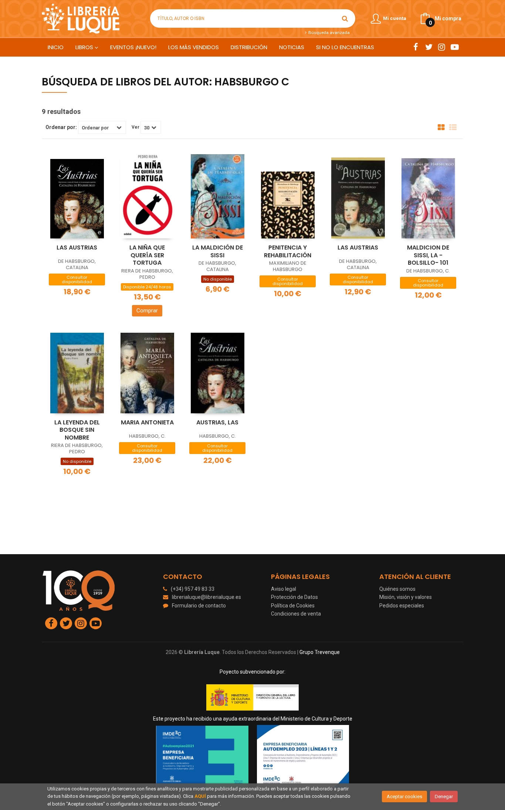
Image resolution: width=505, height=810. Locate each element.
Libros (85, 47)
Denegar (444, 796)
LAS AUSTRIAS (77, 247)
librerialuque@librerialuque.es (206, 597)
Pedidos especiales (401, 606)
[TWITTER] (429, 47)
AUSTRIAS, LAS (217, 422)
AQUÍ (200, 796)
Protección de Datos (294, 597)
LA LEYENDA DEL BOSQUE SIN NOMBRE (77, 430)
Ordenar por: (61, 127)
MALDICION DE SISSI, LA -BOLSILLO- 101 (428, 255)
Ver (135, 127)
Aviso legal (283, 589)
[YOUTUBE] (454, 47)
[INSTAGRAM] (441, 47)
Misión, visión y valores (405, 597)
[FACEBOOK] (416, 47)
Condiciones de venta (296, 614)
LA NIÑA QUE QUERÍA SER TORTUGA (147, 255)
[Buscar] (345, 18)
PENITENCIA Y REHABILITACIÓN (287, 251)
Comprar (147, 310)
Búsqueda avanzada (328, 32)
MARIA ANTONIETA (147, 422)
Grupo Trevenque (319, 652)
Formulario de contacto (199, 606)
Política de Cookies (293, 606)
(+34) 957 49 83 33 (192, 589)
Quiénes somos (397, 589)
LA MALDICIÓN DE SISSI (217, 251)
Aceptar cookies (404, 796)
